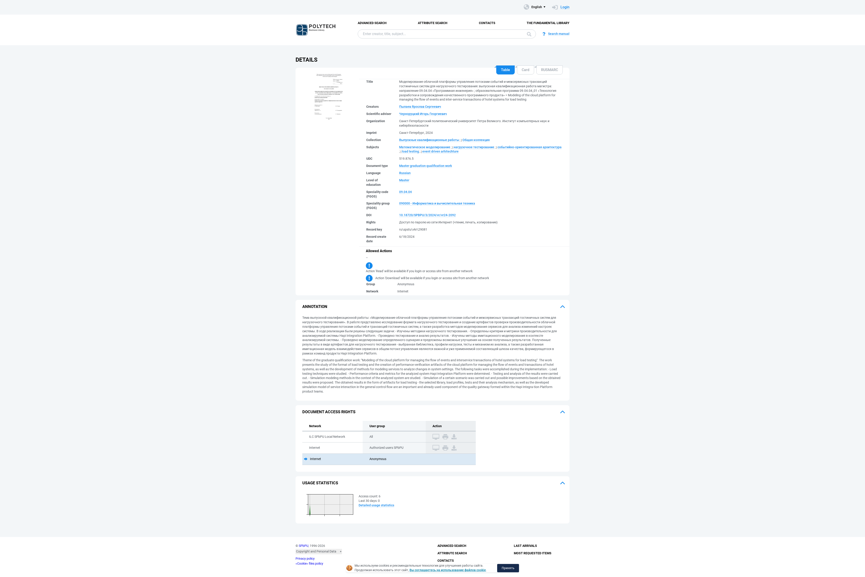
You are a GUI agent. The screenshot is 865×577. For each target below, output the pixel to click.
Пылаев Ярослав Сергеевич (420, 106)
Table (505, 70)
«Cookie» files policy (309, 563)
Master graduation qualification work (425, 166)
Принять (508, 568)
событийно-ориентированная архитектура (530, 147)
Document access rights (328, 411)
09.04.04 (405, 192)
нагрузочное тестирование (474, 147)
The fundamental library (548, 23)
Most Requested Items (532, 553)
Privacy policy (305, 558)
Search (528, 33)
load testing (410, 151)
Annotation (314, 306)
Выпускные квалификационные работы (429, 140)
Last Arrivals (525, 546)
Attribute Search (432, 23)
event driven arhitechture (440, 151)
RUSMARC (549, 70)
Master (404, 180)
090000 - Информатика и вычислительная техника (437, 203)
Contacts (487, 23)
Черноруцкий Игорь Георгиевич (423, 114)
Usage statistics (320, 482)
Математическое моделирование (424, 147)
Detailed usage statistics (376, 505)
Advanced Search (372, 23)
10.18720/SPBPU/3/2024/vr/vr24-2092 (427, 215)
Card (525, 70)
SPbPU (303, 546)
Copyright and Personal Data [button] (316, 551)
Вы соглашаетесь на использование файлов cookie (448, 570)
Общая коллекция (476, 140)
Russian (405, 173)
